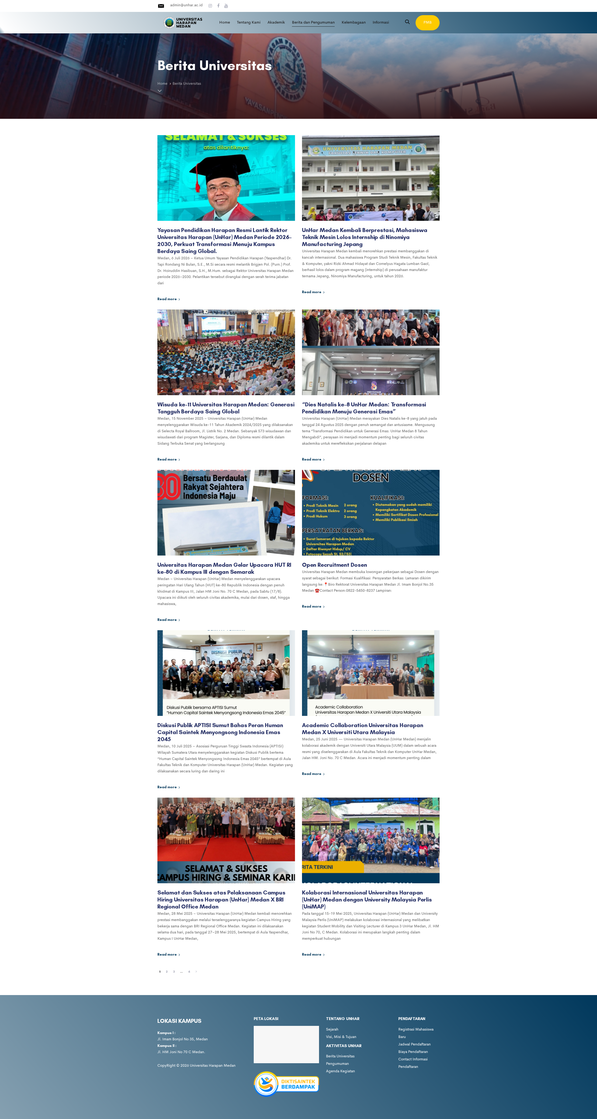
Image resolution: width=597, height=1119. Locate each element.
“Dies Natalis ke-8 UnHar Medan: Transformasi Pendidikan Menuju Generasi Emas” (364, 408)
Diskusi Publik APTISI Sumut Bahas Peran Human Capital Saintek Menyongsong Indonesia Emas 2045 (220, 731)
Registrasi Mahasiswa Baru (416, 1033)
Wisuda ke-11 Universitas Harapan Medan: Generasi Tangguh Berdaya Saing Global (225, 408)
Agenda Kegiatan (340, 1071)
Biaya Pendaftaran (413, 1052)
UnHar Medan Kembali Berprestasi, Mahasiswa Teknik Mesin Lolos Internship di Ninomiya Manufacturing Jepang (364, 236)
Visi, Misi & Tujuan (341, 1037)
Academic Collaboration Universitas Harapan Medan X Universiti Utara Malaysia (362, 728)
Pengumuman (337, 1064)
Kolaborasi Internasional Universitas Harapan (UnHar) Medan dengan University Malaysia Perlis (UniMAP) (367, 899)
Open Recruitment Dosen (334, 564)
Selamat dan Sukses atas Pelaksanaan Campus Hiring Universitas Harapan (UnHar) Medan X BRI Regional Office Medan (221, 899)
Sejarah (332, 1029)
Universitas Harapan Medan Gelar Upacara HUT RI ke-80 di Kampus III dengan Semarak (224, 568)
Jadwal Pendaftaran (414, 1044)
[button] (407, 22)
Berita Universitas (340, 1056)
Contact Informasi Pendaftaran (413, 1063)
